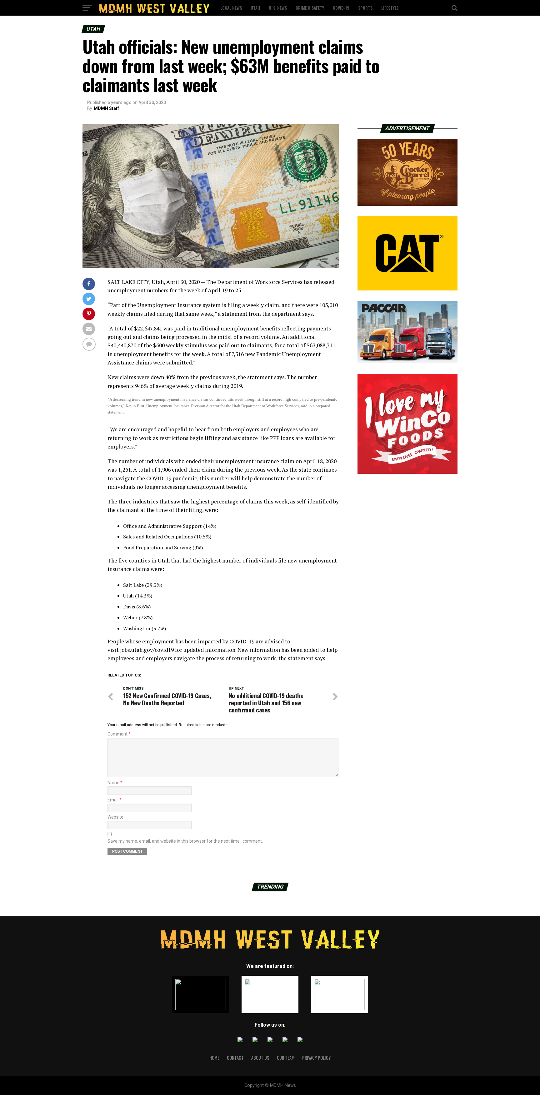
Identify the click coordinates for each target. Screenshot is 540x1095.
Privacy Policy (316, 1057)
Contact (235, 1057)
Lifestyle (389, 7)
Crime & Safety (310, 7)
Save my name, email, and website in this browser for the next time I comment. (185, 841)
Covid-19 (341, 7)
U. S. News (278, 7)
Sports (365, 7)
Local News (231, 7)
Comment (119, 734)
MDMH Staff (106, 108)
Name (115, 782)
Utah (255, 7)
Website (115, 817)
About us (260, 1057)
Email (115, 800)
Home (214, 1057)
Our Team (286, 1057)
